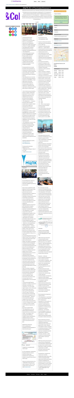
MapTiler (59, 60)
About (28, 374)
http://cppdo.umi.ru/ (57, 45)
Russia (10, 4)
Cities (39, 1)
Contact (33, 374)
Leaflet (56, 60)
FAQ (42, 374)
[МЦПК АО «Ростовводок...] (61, 55)
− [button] (55, 51)
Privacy (38, 374)
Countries (43, 1)
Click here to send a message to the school (60, 36)
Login (45, 374)
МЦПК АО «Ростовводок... (61, 57)
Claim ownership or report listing (60, 11)
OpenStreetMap (63, 60)
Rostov (13, 4)
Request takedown (58, 13)
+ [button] (55, 50)
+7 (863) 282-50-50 (57, 40)
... (37, 22)
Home (35, 1)
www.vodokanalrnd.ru (26, 143)
